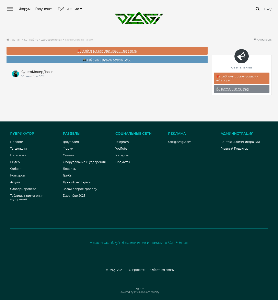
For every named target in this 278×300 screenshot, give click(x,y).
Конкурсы (17, 175)
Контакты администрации (240, 142)
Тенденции (18, 148)
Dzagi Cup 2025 (74, 195)
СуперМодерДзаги (37, 72)
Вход (268, 9)
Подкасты (122, 162)
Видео (15, 162)
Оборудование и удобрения (84, 162)
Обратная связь (162, 270)
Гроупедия (44, 9)
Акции (15, 182)
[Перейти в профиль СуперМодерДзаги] (15, 73)
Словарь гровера (23, 189)
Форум (25, 9)
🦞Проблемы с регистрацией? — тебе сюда (107, 50)
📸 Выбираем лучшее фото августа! (107, 59)
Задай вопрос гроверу (80, 189)
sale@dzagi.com (179, 142)
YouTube (121, 148)
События (16, 169)
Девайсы (69, 169)
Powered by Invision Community (139, 291)
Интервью (18, 155)
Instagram (122, 155)
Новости (16, 142)
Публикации (69, 9)
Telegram (122, 142)
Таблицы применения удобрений (26, 197)
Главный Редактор (234, 148)
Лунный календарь (77, 182)
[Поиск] (257, 9)
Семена (68, 155)
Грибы (67, 175)
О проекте (137, 270)
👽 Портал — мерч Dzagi (233, 88)
